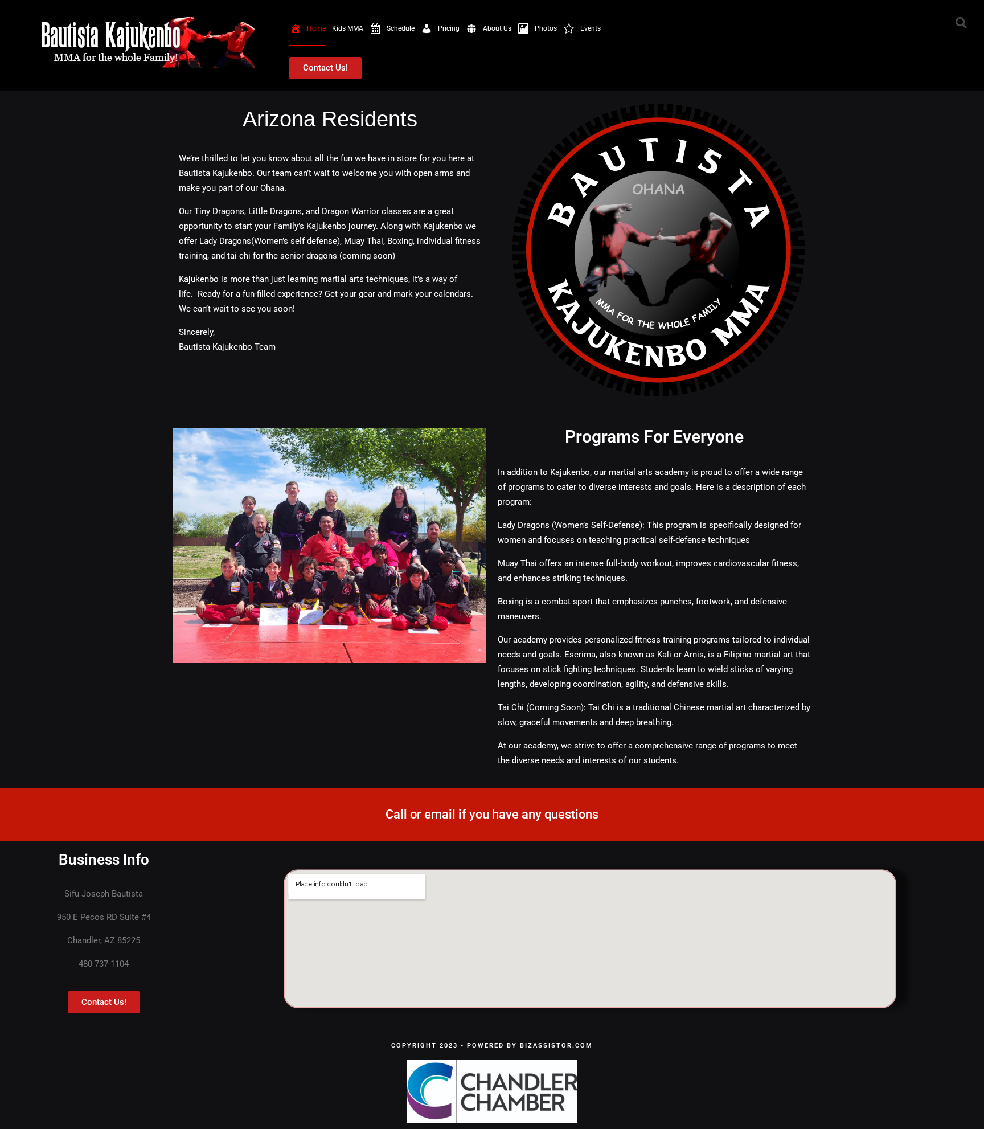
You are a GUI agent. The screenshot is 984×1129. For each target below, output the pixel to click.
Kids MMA (347, 28)
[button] (961, 22)
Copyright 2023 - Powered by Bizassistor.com (492, 1045)
